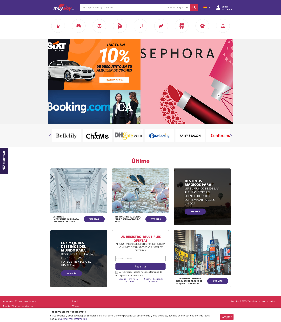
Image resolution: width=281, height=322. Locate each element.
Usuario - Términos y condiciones (128, 280)
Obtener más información (73, 318)
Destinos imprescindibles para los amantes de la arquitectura (66, 220)
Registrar (140, 266)
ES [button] (208, 7)
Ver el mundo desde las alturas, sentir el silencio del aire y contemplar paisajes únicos (202, 196)
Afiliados (75, 306)
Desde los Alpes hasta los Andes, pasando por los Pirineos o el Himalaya (77, 259)
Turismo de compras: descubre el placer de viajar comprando (189, 281)
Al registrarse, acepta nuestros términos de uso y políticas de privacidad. (138, 273)
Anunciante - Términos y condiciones (19, 301)
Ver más (94, 219)
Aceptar (227, 317)
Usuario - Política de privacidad (153, 280)
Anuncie (75, 301)
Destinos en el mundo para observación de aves (127, 219)
